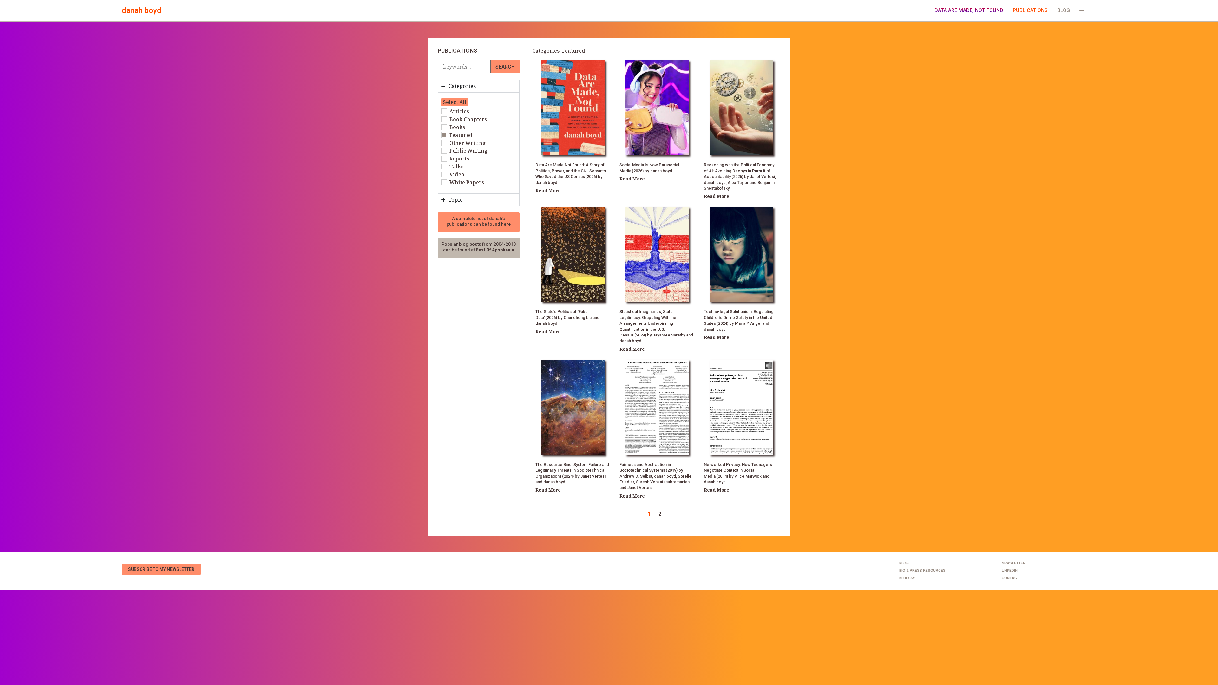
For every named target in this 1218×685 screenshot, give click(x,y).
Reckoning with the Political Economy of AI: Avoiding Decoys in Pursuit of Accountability (739, 170)
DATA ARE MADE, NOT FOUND (968, 10)
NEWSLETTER (1013, 563)
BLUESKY (907, 578)
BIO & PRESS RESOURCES (922, 570)
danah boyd (141, 10)
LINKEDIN (1010, 570)
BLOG (1063, 10)
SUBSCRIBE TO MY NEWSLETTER (161, 569)
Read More (548, 190)
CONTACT (1010, 578)
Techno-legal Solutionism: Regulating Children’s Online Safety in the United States (739, 317)
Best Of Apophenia (495, 249)
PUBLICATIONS (1030, 10)
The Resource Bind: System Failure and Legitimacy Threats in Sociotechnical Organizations (572, 470)
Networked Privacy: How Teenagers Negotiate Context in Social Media (738, 470)
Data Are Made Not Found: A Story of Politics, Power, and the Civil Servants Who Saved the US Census (570, 170)
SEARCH (505, 67)
